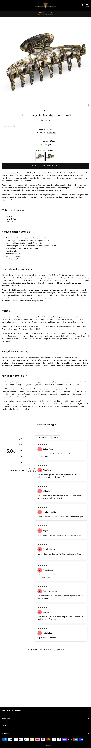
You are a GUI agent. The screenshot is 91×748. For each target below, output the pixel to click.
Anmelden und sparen (11, 711)
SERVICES (5, 733)
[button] (24, 438)
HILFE (4, 726)
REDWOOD (6, 718)
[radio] (40, 156)
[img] (7, 125)
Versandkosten (51, 132)
